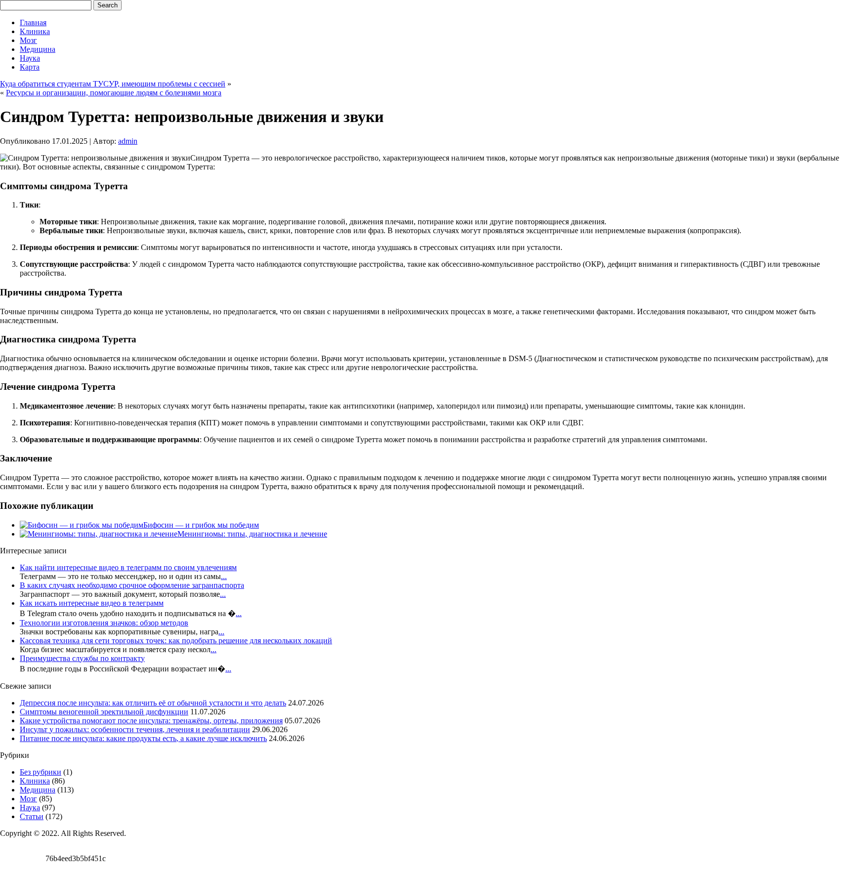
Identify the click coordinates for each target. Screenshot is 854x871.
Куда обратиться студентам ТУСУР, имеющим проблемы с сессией (112, 84)
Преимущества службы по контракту (82, 658)
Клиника (35, 31)
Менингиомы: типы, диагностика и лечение (252, 534)
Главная (33, 22)
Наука (30, 58)
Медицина (37, 49)
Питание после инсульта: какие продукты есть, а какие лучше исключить (143, 738)
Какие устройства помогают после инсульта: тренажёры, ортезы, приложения (151, 720)
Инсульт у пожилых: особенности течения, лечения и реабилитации (135, 729)
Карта (30, 67)
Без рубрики (40, 772)
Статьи (31, 816)
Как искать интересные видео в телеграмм (92, 603)
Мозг (28, 40)
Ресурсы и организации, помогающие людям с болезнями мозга (113, 92)
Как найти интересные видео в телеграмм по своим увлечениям (128, 567)
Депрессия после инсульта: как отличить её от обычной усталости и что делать (153, 703)
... (224, 576)
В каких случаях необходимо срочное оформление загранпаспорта (132, 585)
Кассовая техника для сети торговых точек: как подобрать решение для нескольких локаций (176, 640)
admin (127, 141)
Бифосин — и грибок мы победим (201, 525)
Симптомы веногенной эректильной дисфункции (104, 711)
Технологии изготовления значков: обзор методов (104, 623)
